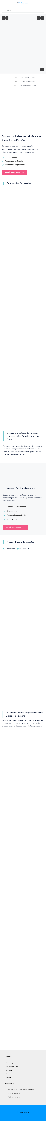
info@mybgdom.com (13, 1097)
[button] (23, 507)
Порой (8, 1078)
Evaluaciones (12, 511)
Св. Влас (9, 1070)
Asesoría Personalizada (16, 515)
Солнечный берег (12, 1067)
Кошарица (9, 1063)
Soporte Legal (12, 519)
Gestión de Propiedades (16, 507)
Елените (9, 1074)
